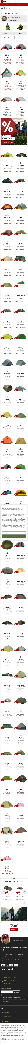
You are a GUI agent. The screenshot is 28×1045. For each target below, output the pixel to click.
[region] (14, 522)
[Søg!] (25, 8)
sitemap (22, 1039)
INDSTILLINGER (14, 532)
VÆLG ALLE (14, 536)
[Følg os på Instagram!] (3, 1008)
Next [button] (25, 27)
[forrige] (3, 892)
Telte (3, 11)
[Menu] (2, 7)
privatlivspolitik (10, 528)
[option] (7, 28)
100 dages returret (20, 955)
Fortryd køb (5, 1021)
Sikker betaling (8, 959)
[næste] (25, 892)
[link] (7, 28)
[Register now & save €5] (14, 920)
